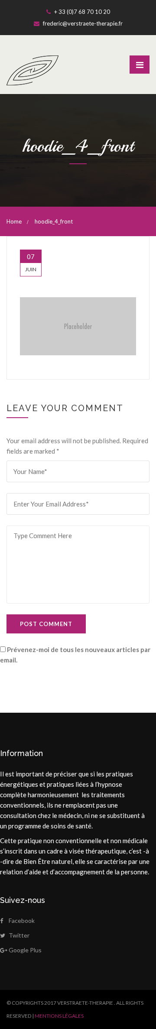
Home (14, 221)
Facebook (22, 920)
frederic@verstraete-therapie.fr (82, 23)
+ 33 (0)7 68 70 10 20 (81, 11)
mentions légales (59, 1016)
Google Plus (25, 950)
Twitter (19, 935)
